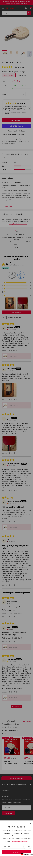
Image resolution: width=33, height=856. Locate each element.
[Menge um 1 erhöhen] (23, 94)
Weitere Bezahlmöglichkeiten (16, 131)
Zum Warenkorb (16, 120)
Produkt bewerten (16, 312)
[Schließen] (30, 823)
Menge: (4, 94)
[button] (7, 67)
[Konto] (26, 8)
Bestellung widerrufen (16, 778)
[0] (30, 8)
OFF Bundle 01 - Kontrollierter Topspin (10, 762)
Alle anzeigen (27, 721)
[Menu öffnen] (3, 8)
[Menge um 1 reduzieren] (14, 94)
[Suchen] (29, 13)
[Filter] (4, 317)
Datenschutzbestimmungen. (20, 841)
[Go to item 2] (22, 303)
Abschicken (16, 852)
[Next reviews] (29, 108)
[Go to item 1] (10, 303)
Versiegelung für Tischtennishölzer (18, 223)
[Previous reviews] (3, 108)
